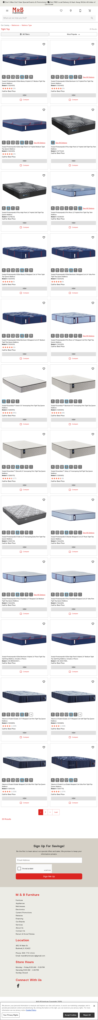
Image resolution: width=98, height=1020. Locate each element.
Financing (19, 918)
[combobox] (73, 34)
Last (56, 812)
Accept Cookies (70, 1015)
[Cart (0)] (90, 11)
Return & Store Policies (25, 934)
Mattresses (15, 25)
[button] (7, 11)
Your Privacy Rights (10, 1015)
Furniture (19, 900)
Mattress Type (27, 25)
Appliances (20, 903)
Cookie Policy (31, 1010)
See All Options (88, 77)
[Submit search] (92, 18)
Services (19, 925)
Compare (26, 100)
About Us (19, 928)
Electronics (20, 909)
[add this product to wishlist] (44, 44)
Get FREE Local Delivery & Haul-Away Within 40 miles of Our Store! (70, 3)
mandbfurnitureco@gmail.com (33, 956)
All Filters (26, 34)
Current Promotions (24, 912)
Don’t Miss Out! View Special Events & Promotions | (26, 2)
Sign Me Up (49, 876)
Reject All (87, 1015)
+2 (31, 714)
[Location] (71, 11)
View (24, 95)
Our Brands (20, 921)
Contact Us (20, 931)
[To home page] (18, 10)
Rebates (19, 915)
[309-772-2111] (80, 11)
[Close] (94, 1006)
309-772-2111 (28, 953)
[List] (61, 11)
